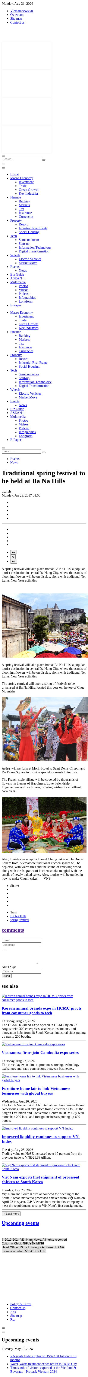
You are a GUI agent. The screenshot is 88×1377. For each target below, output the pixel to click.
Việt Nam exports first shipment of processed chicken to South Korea (40, 1179)
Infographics (27, 297)
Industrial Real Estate (33, 228)
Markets (24, 205)
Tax (21, 209)
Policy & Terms (20, 1304)
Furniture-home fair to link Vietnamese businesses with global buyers (36, 1090)
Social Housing (29, 232)
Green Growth (28, 189)
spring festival (19, 920)
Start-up (24, 243)
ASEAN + (17, 278)
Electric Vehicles (30, 259)
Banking (24, 201)
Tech (13, 236)
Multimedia (18, 282)
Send (6, 975)
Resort (23, 224)
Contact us (17, 22)
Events (14, 267)
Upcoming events (20, 1223)
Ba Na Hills (18, 916)
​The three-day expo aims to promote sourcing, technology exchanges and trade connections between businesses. (40, 1066)
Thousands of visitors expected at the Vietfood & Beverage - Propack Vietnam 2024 (43, 1369)
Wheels (15, 255)
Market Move (28, 263)
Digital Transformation (34, 251)
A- (13, 552)
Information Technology (35, 247)
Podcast (24, 293)
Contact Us (17, 1308)
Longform (25, 301)
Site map (16, 18)
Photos (23, 286)
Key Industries (28, 193)
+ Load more (11, 1213)
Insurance (25, 213)
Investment (26, 182)
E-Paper (15, 305)
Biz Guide (17, 274)
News (23, 270)
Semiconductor (29, 240)
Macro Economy (21, 178)
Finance (15, 197)
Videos (23, 290)
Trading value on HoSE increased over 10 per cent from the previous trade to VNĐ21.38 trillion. (42, 1155)
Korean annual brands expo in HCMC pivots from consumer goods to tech (41, 1010)
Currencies (26, 216)
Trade (22, 186)
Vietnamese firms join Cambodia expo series (40, 1052)
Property (16, 220)
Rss (12, 1319)
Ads (13, 1312)
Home (14, 174)
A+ (14, 561)
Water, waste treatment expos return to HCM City (43, 1364)
